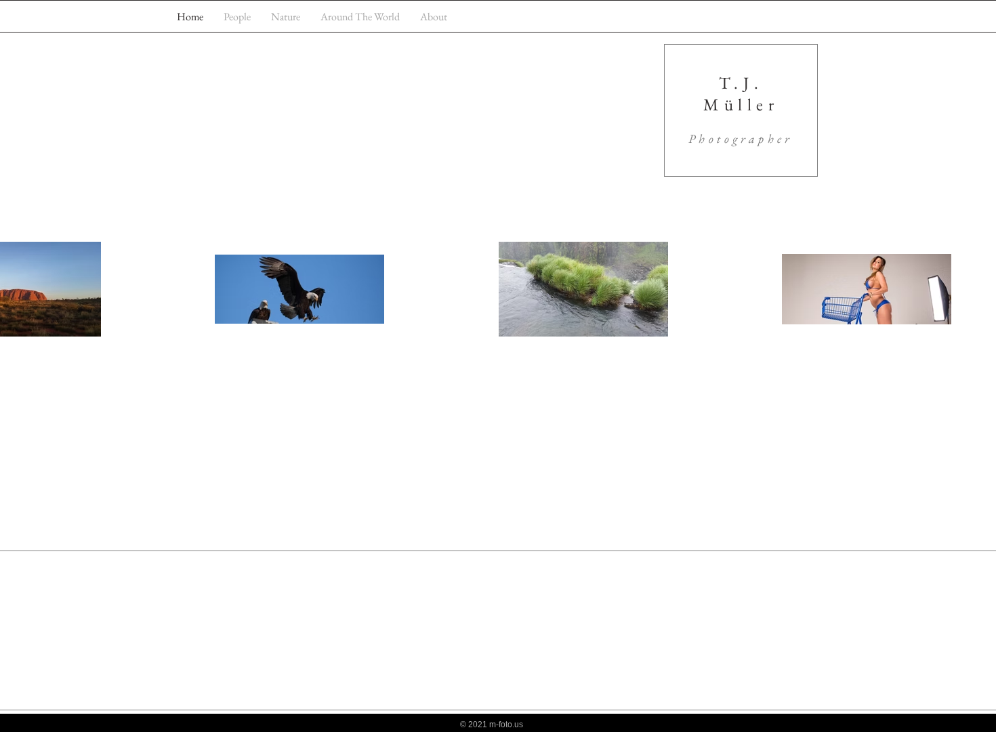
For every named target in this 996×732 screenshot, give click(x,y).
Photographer (740, 138)
